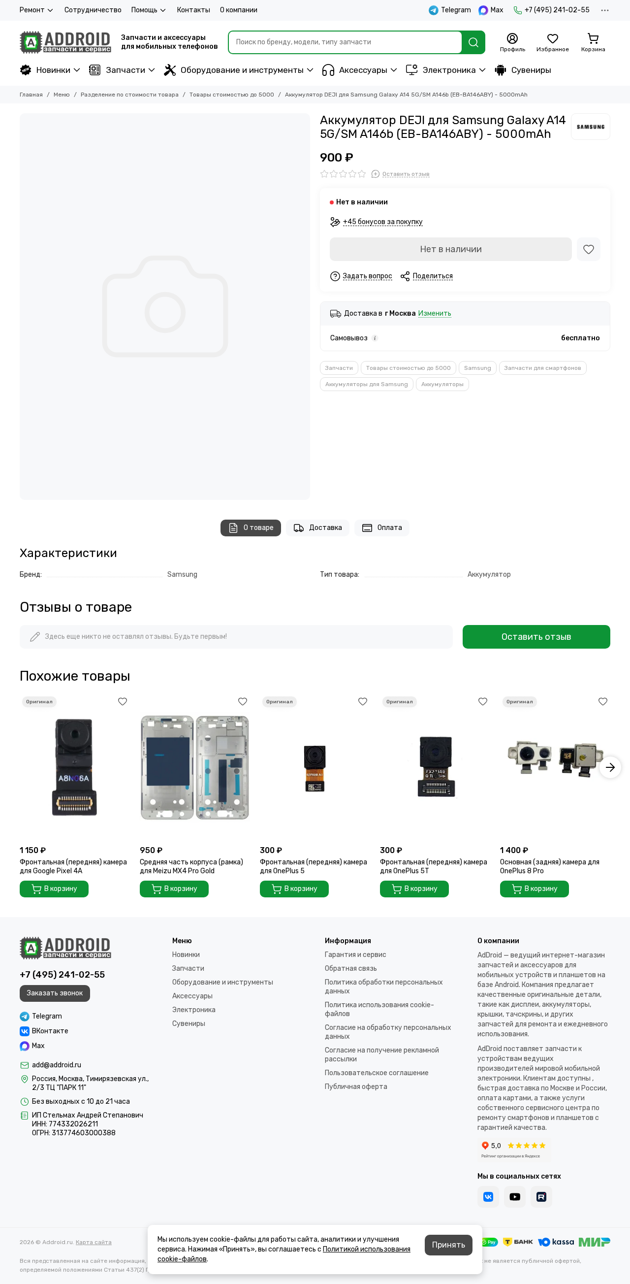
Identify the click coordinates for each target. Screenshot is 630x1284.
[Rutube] (541, 1197)
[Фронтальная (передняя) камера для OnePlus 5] (315, 767)
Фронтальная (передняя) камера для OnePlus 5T (433, 866)
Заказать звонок (55, 993)
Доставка (325, 528)
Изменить (434, 314)
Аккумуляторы (442, 384)
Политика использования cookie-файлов (379, 1009)
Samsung (477, 367)
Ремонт (32, 10)
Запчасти (125, 70)
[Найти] (473, 42)
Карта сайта (94, 1242)
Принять (448, 1245)
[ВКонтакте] (488, 1197)
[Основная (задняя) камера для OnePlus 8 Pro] (555, 767)
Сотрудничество (93, 10)
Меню (62, 94)
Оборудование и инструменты (242, 70)
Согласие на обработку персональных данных (388, 1032)
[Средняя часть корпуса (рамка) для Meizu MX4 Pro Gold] (195, 767)
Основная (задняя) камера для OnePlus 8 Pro (549, 866)
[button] (20, 767)
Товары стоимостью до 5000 (231, 94)
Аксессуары (363, 70)
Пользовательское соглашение (377, 1073)
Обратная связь (351, 968)
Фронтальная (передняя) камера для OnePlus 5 (313, 866)
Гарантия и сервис (355, 955)
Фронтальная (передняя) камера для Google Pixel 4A (73, 866)
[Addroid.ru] (65, 42)
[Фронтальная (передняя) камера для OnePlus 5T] (435, 767)
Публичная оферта (356, 1087)
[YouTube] (515, 1197)
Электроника (449, 70)
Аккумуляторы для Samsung (366, 384)
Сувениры (531, 70)
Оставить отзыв (536, 636)
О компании (238, 10)
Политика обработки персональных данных (384, 986)
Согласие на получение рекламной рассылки (382, 1054)
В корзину (60, 889)
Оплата (390, 528)
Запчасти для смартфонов (542, 367)
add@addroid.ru (56, 1065)
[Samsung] (590, 126)
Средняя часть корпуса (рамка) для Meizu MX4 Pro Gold (191, 866)
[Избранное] (588, 249)
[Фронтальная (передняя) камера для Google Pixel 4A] (75, 767)
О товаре (259, 528)
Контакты (193, 10)
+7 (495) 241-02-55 (557, 10)
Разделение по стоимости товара (130, 94)
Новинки (53, 70)
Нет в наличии (451, 249)
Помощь (144, 10)
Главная (31, 94)
